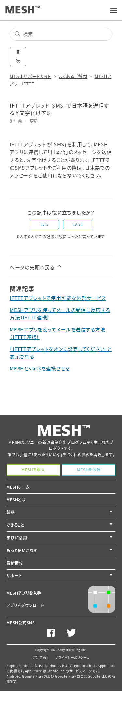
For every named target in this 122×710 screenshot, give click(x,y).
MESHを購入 (33, 469)
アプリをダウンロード (25, 605)
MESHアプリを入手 (24, 593)
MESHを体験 (89, 469)
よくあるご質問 (73, 76)
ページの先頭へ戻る (33, 267)
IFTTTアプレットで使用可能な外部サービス (58, 298)
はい (44, 224)
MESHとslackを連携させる (40, 368)
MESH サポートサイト (30, 76)
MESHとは (16, 500)
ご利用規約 (41, 657)
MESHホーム (18, 487)
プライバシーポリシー (71, 657)
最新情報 (15, 563)
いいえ (78, 224)
